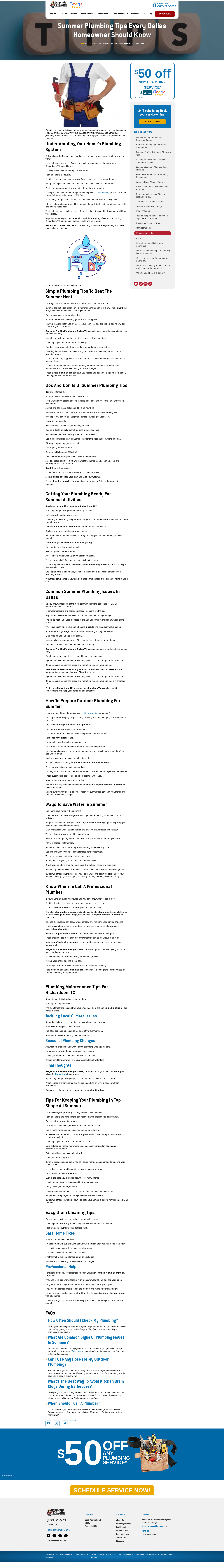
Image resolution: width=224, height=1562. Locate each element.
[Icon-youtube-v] (66, 1535)
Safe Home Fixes (144, 228)
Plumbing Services (69, 14)
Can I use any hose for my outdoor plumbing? (152, 259)
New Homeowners (121, 14)
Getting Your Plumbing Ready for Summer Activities (151, 160)
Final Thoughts (143, 211)
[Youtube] (145, 284)
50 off (152, 73)
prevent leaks (102, 192)
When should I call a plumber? (150, 273)
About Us (53, 14)
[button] (165, 14)
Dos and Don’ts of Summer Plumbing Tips (153, 153)
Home (82, 43)
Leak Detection (87, 14)
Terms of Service (108, 1554)
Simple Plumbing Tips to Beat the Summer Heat (151, 146)
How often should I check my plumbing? (149, 244)
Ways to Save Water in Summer (151, 182)
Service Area (135, 14)
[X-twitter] (150, 284)
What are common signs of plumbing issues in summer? (153, 251)
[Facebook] (136, 284)
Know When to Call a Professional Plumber (152, 188)
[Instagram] (141, 284)
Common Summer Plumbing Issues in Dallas (152, 168)
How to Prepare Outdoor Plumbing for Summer (152, 175)
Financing (148, 14)
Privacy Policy (96, 1554)
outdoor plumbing (90, 713)
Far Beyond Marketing (165, 1554)
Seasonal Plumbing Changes (149, 206)
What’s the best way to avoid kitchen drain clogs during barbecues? (153, 266)
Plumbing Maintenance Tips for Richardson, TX (150, 195)
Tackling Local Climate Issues (150, 201)
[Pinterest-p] (54, 1535)
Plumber (89, 43)
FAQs (138, 238)
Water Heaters (103, 14)
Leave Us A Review (149, 1535)
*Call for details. (138, 97)
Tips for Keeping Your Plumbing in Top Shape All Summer (152, 217)
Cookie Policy (121, 1554)
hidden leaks (77, 1351)
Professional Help (144, 233)
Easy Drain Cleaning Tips (148, 223)
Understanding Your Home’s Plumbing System (149, 138)
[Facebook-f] (48, 1535)
